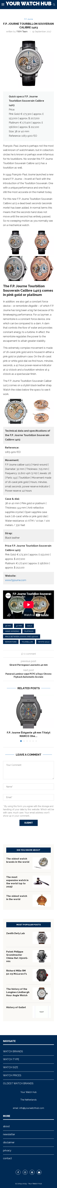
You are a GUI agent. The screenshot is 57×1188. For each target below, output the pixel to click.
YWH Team (22, 31)
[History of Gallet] (42, 1012)
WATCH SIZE (10, 1067)
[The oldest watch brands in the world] (42, 863)
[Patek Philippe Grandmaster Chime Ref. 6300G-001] (42, 956)
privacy (7, 1150)
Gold (29, 626)
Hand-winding (12, 631)
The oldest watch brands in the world (17, 860)
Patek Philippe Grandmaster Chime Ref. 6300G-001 (17, 956)
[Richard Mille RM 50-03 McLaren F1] (42, 975)
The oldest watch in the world (16, 898)
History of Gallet (16, 1007)
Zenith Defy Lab (15, 933)
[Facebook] (18, 1172)
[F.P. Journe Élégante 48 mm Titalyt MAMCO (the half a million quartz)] (28, 711)
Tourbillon (27, 642)
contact (7, 1158)
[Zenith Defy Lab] (42, 938)
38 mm (8, 626)
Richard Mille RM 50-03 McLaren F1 (16, 972)
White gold (43, 642)
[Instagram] (25, 1172)
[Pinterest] (32, 1172)
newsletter (9, 1134)
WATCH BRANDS (13, 1051)
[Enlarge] (24, 234)
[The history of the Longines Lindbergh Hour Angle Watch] (42, 993)
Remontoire (11, 642)
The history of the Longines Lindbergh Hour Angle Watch (17, 992)
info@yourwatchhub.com (31, 1108)
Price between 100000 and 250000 (21, 636)
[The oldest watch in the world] (42, 901)
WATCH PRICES (12, 1075)
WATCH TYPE (11, 1059)
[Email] (39, 1172)
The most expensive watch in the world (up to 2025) (17, 882)
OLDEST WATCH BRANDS (18, 1083)
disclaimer (8, 1142)
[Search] (53, 4)
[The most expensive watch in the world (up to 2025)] (42, 882)
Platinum (28, 631)
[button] (5, 718)
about (6, 1126)
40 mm (19, 626)
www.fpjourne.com (15, 580)
